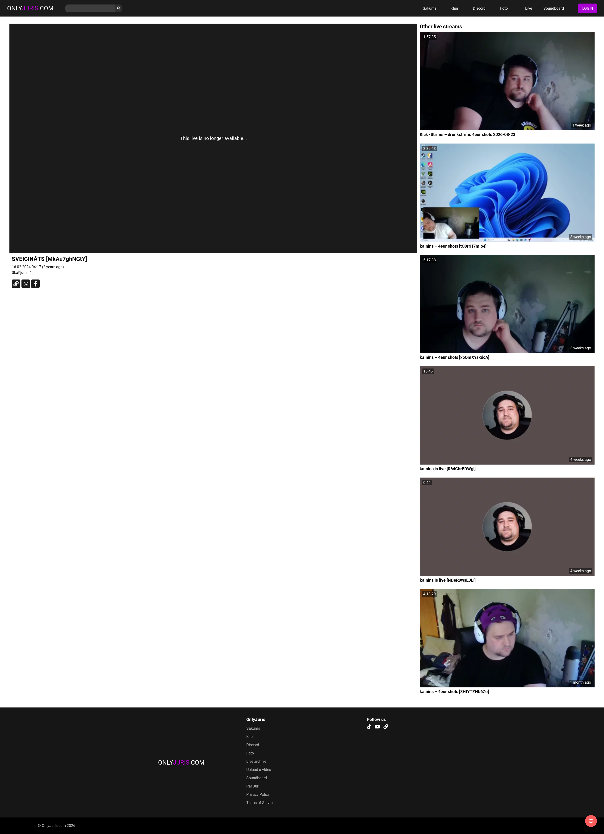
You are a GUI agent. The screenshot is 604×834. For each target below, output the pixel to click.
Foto (504, 8)
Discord (479, 8)
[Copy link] (16, 283)
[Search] (118, 8)
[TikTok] (369, 727)
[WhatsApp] (25, 283)
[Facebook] (35, 283)
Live (528, 8)
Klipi (454, 8)
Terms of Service (260, 802)
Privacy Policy (258, 794)
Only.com (30, 8)
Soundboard (553, 8)
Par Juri (252, 786)
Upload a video (258, 769)
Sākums (429, 8)
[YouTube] (377, 727)
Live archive (256, 761)
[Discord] (385, 727)
